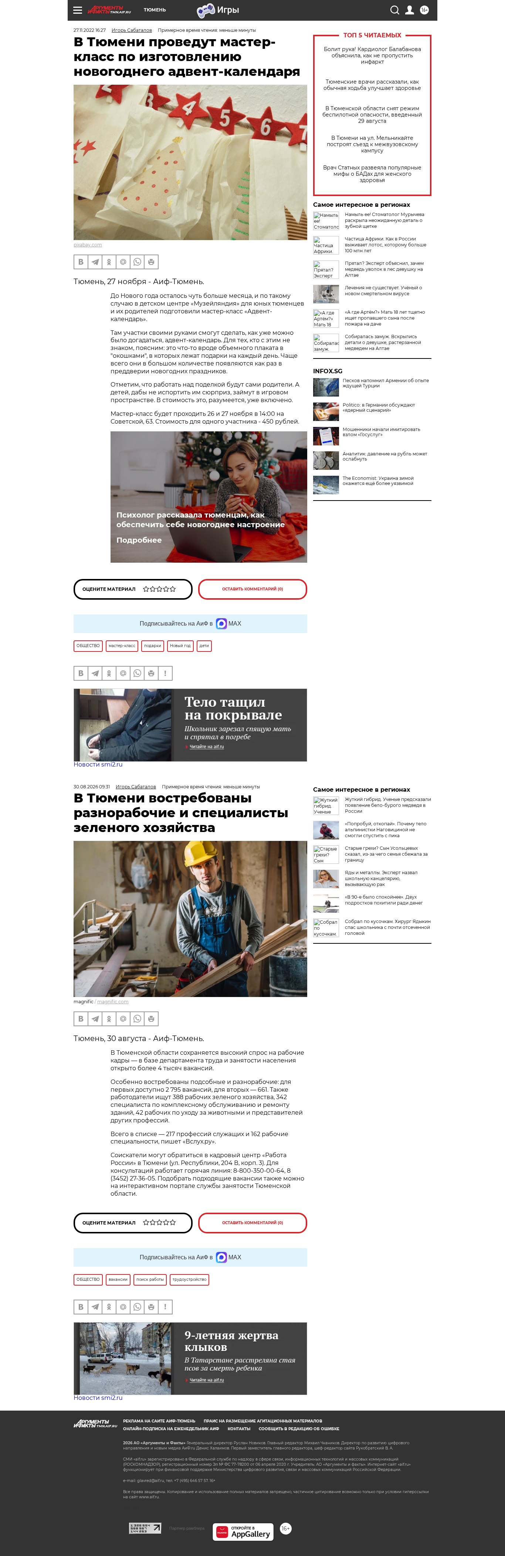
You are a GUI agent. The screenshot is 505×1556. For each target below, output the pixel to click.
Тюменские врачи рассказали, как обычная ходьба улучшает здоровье (372, 85)
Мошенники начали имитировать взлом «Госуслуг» (381, 432)
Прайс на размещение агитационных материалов (263, 1421)
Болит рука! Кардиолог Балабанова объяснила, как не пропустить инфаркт (372, 55)
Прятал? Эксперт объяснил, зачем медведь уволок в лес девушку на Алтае (384, 269)
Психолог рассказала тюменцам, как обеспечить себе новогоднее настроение (200, 520)
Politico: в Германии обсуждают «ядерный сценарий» (379, 408)
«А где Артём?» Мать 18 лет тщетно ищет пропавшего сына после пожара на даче (385, 318)
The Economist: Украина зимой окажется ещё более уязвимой (378, 481)
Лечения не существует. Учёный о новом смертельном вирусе (383, 290)
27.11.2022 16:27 (90, 30)
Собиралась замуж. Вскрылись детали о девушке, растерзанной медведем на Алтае (383, 342)
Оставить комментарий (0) (252, 589)
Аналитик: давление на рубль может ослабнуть (385, 456)
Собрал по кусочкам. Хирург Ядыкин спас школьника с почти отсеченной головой (388, 927)
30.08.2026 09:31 (92, 786)
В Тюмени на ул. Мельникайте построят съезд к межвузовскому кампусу (372, 144)
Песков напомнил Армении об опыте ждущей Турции (386, 383)
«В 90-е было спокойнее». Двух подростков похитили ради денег (384, 900)
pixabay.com (88, 244)
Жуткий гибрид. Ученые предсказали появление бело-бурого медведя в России (388, 805)
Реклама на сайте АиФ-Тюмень (159, 1421)
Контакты (239, 1429)
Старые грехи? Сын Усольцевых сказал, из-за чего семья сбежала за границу (386, 854)
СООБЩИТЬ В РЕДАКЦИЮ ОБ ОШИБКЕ (299, 1429)
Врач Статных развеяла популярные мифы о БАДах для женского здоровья (372, 174)
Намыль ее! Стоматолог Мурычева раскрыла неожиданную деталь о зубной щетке (384, 220)
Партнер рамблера (186, 1528)
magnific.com (113, 1001)
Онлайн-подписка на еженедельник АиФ (171, 1429)
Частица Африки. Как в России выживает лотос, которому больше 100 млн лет (385, 244)
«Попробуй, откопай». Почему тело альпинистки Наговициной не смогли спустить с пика (386, 829)
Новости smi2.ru (98, 764)
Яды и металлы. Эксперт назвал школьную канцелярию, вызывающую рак (381, 878)
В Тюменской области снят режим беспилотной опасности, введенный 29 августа (372, 114)
